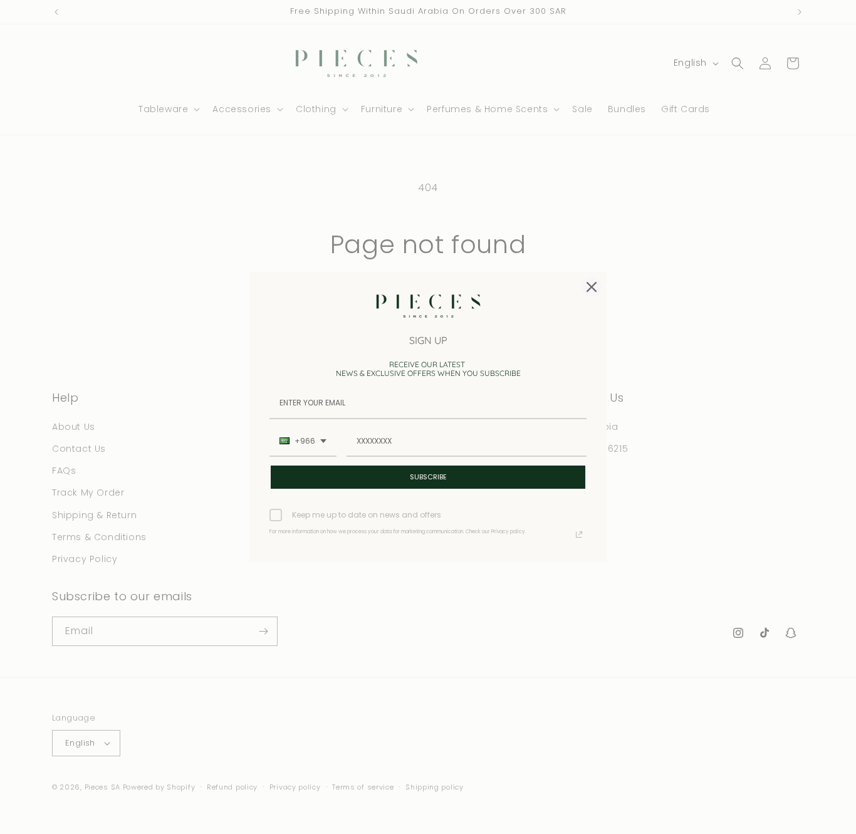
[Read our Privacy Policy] (579, 534)
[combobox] (303, 442)
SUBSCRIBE (428, 477)
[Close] (592, 287)
